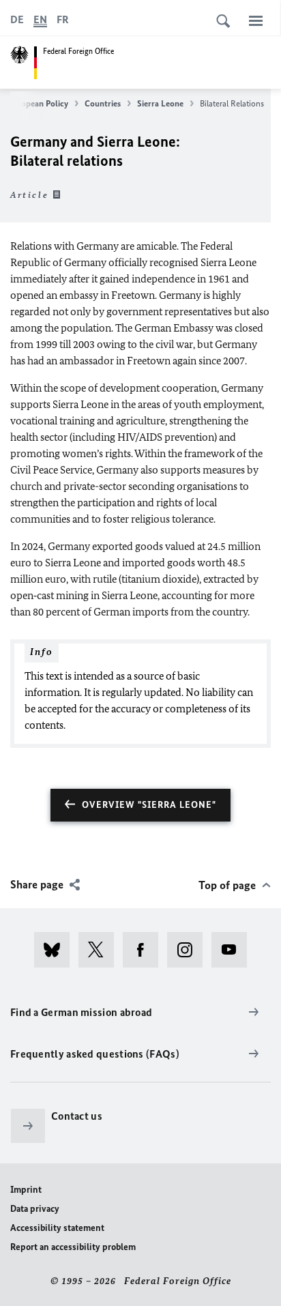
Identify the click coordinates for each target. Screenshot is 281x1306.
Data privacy (34, 1209)
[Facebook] (145, 950)
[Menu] (256, 20)
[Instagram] (189, 950)
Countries (103, 103)
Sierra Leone (160, 103)
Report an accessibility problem (73, 1247)
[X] (100, 950)
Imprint (26, 1189)
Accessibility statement (57, 1228)
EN (40, 19)
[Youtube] (233, 950)
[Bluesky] (56, 950)
